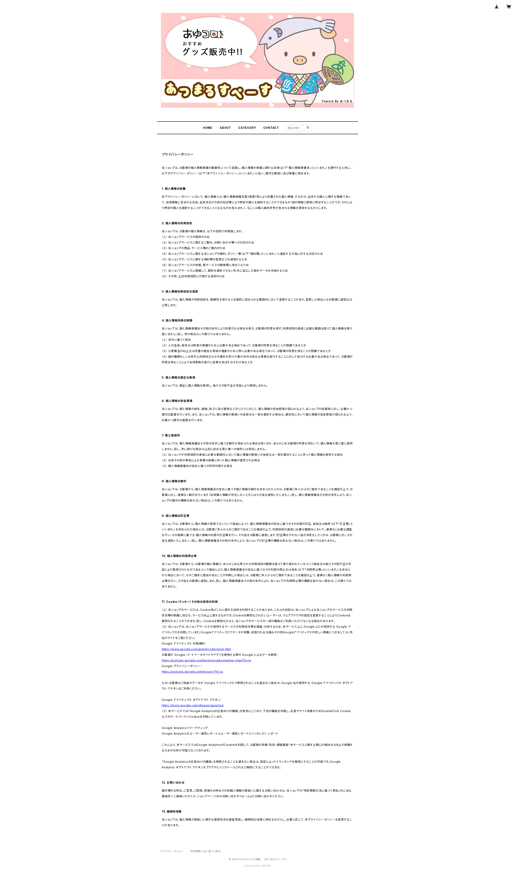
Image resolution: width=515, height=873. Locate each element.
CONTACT (271, 127)
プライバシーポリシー (172, 851)
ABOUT (225, 127)
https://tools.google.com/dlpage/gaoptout (193, 705)
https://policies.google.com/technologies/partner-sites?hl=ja (206, 660)
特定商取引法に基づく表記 (205, 851)
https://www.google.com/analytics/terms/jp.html (196, 649)
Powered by (253, 865)
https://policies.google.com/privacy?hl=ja (192, 671)
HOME (207, 127)
